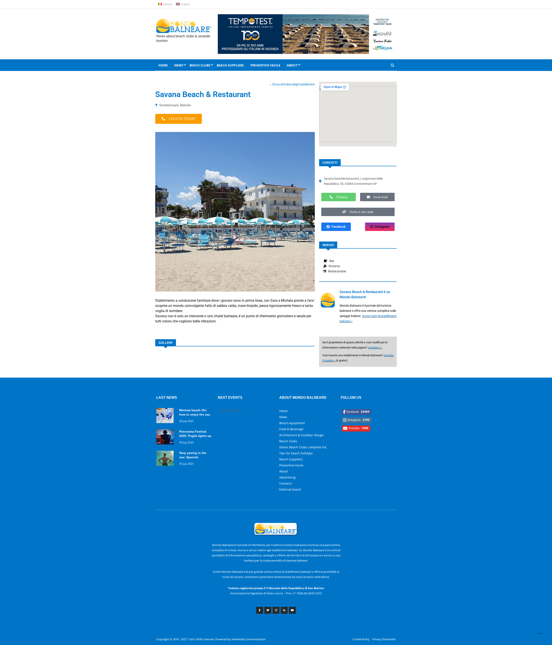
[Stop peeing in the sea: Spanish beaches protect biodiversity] (166, 459)
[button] (178, 119)
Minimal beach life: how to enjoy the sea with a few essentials (194, 414)
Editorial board (290, 489)
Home (163, 65)
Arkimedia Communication (248, 639)
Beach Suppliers (230, 65)
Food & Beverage (291, 429)
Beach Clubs (200, 65)
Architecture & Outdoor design (301, 435)
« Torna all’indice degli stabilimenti (292, 84)
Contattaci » (375, 347)
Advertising (287, 477)
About (292, 65)
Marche (185, 105)
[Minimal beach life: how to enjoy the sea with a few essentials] (166, 416)
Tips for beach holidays (296, 453)
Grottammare (169, 105)
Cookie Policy (361, 639)
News (178, 65)
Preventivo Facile (265, 65)
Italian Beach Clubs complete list (302, 447)
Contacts (285, 483)
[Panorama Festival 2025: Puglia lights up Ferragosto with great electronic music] (166, 437)
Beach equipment (292, 423)
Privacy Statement (384, 639)
